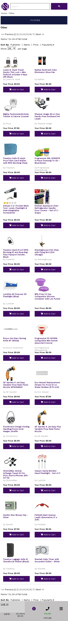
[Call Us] (47, 609)
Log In (4, 604)
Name (27, 45)
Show (4, 49)
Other (12, 13)
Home (4, 13)
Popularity (47, 45)
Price (35, 45)
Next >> (40, 34)
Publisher (15, 45)
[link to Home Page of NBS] (5, 9)
